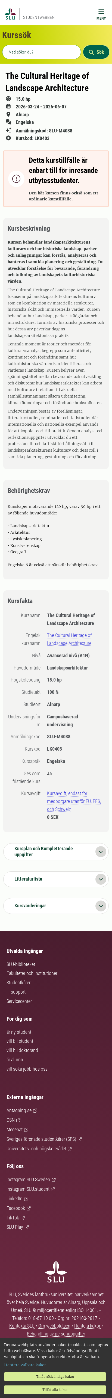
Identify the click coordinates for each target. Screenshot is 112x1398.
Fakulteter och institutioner (32, 973)
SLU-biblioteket (21, 964)
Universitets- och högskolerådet (36, 1148)
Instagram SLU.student (28, 1189)
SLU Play (15, 1227)
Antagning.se (19, 1110)
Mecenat (15, 1129)
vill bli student (20, 1041)
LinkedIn (15, 1198)
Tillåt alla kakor (55, 1390)
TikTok (13, 1218)
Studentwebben (39, 17)
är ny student (19, 1032)
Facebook (16, 1208)
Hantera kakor (87, 1326)
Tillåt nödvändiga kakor (55, 1377)
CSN (11, 1120)
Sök (100, 52)
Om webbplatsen (54, 1326)
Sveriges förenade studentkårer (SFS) (41, 1139)
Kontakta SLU (22, 1326)
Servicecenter (19, 1001)
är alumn (15, 1059)
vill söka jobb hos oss (27, 1069)
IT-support (16, 992)
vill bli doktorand (22, 1050)
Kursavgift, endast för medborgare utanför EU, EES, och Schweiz (74, 801)
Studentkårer (18, 982)
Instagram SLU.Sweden (28, 1179)
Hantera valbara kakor (25, 1365)
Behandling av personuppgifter (56, 1334)
